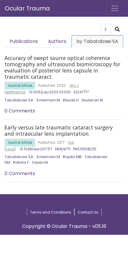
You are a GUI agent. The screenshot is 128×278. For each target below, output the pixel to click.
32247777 (81, 92)
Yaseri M (40, 162)
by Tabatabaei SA (97, 41)
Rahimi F (21, 162)
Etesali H (71, 100)
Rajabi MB (72, 156)
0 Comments (19, 110)
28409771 (62, 149)
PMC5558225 (84, 149)
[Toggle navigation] (115, 8)
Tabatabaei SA (18, 100)
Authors (57, 41)
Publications (24, 41)
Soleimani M (48, 100)
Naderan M (92, 100)
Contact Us (88, 212)
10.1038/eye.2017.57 (36, 149)
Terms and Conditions (50, 212)
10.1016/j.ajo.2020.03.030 (50, 92)
